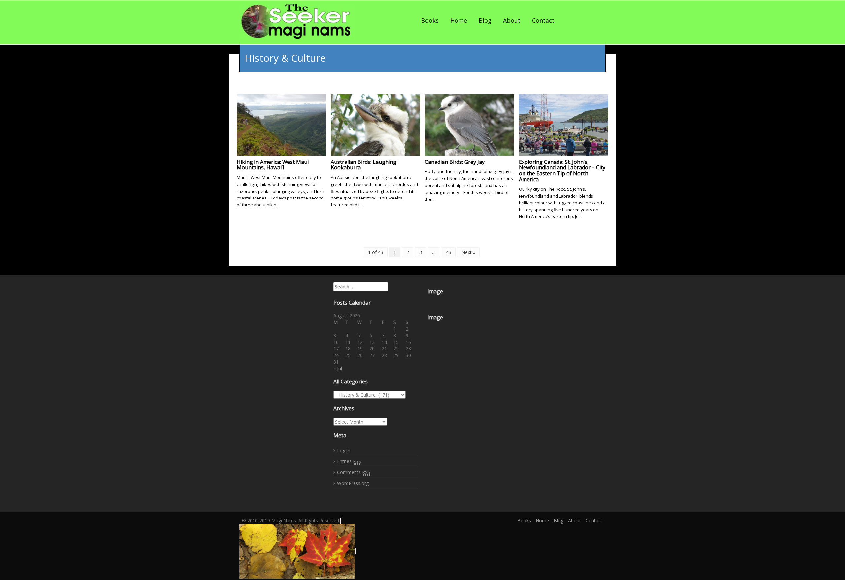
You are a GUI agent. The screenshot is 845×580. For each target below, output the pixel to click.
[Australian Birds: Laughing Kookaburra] (375, 124)
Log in (343, 450)
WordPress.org (353, 483)
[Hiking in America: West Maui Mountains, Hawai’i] (281, 124)
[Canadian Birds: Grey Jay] (469, 124)
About (512, 20)
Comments (353, 472)
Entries (349, 461)
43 (448, 252)
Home (458, 20)
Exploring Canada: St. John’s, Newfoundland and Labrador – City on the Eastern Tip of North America (562, 170)
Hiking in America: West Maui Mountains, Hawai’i (273, 164)
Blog (485, 20)
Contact (543, 20)
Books (430, 20)
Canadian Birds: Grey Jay (455, 161)
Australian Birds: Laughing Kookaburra (363, 164)
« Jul (337, 368)
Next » (468, 252)
